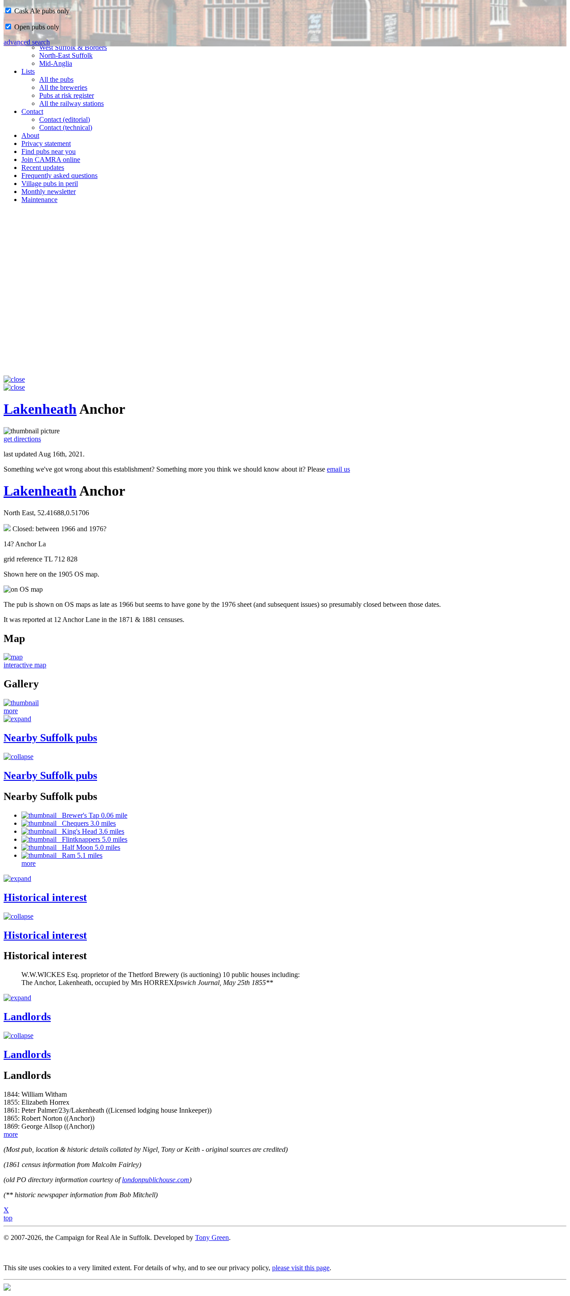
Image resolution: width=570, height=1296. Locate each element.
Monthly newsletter (48, 191)
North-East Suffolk (66, 55)
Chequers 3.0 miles (86, 823)
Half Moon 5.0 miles (88, 847)
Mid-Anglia (55, 63)
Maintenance (39, 199)
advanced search (27, 42)
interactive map (25, 665)
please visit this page (301, 1268)
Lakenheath (40, 409)
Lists (28, 71)
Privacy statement (46, 143)
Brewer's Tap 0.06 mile (92, 815)
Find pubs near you (48, 151)
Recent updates (42, 167)
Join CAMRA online (50, 159)
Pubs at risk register (66, 95)
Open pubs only (35, 27)
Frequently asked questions (59, 175)
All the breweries (63, 87)
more (11, 711)
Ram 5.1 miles (79, 855)
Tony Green (212, 1237)
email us (338, 469)
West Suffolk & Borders (73, 47)
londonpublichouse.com (155, 1179)
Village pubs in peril (49, 183)
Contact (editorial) (64, 119)
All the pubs (56, 79)
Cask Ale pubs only (40, 11)
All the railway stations (71, 103)
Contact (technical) (65, 127)
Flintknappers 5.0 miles (92, 839)
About (30, 135)
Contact (32, 111)
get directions (22, 439)
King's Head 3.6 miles (90, 831)
